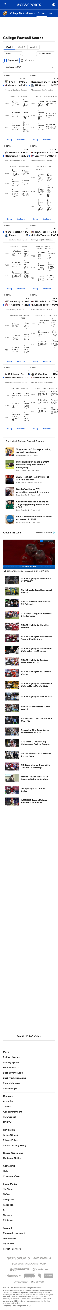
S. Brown (40, 201)
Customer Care (11, 1176)
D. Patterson (16, 125)
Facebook (8, 1204)
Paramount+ (9, 1116)
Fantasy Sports (11, 1062)
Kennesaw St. (39, 82)
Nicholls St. (41, 301)
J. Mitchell (41, 265)
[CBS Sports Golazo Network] (29, 1263)
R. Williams (27, 346)
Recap (9, 140)
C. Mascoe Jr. (41, 174)
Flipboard (8, 1220)
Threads (7, 1215)
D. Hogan (28, 393)
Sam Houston (13, 232)
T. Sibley (49, 201)
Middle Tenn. (39, 235)
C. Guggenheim (43, 331)
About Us (8, 1101)
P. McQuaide (43, 321)
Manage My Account (14, 1233)
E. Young (16, 335)
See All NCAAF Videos (29, 1036)
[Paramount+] (13, 1275)
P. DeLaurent (16, 392)
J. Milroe (26, 322)
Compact (29, 60)
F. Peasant (50, 264)
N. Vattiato (51, 252)
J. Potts (41, 253)
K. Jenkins (15, 101)
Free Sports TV (11, 1067)
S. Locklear (15, 171)
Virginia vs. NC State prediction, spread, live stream (33, 451)
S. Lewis (15, 403)
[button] (4, 5)
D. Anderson (16, 414)
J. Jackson (15, 181)
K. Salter (49, 174)
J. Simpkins (43, 400)
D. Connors (27, 261)
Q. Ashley (41, 112)
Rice (11, 235)
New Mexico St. (14, 377)
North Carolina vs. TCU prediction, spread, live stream (32, 491)
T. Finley (15, 324)
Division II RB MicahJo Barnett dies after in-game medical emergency (32, 464)
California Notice (12, 1158)
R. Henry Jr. (51, 113)
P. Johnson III (27, 414)
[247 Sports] (19, 1268)
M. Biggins (41, 188)
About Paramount (12, 1111)
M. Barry (15, 347)
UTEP (12, 152)
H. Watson (16, 251)
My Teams (8, 1243)
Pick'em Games (11, 1057)
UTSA (38, 85)
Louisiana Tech (40, 305)
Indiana (10, 85)
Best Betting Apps (13, 1072)
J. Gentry (16, 262)
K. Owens (16, 113)
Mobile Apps (10, 1088)
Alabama (15, 305)
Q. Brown (42, 342)
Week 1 (9, 47)
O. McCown (51, 101)
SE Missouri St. (15, 374)
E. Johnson (26, 181)
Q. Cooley (50, 186)
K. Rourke (26, 100)
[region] (29, 554)
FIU (11, 82)
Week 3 (33, 47)
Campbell (37, 152)
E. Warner (27, 250)
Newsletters (9, 1238)
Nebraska (11, 156)
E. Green (25, 112)
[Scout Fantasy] (21, 1281)
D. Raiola (25, 171)
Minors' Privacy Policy (14, 1145)
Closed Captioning (13, 1153)
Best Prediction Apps (14, 1078)
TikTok (6, 1194)
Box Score (21, 140)
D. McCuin (50, 125)
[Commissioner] (32, 1274)
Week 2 (21, 47)
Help (5, 1171)
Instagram (8, 1199)
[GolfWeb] (37, 1281)
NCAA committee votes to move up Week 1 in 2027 (34, 518)
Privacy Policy (10, 1140)
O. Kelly (50, 275)
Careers (7, 1106)
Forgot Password (12, 1248)
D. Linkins (41, 275)
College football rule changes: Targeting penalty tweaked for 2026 (32, 504)
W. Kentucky (13, 301)
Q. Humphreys (17, 273)
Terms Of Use (10, 1135)
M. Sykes (26, 273)
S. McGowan (28, 402)
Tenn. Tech (40, 232)
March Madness (11, 1083)
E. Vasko (41, 392)
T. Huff (54, 392)
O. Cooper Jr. (26, 124)
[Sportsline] (40, 1268)
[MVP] (48, 1274)
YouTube (7, 1189)
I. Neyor (25, 191)
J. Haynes (27, 333)
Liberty (39, 156)
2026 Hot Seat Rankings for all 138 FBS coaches (32, 478)
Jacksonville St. (40, 377)
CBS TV (7, 1122)
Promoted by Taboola (44, 533)
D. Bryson (41, 100)
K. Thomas (15, 190)
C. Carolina (41, 374)
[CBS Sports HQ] (42, 1257)
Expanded (13, 60)
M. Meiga (42, 409)
